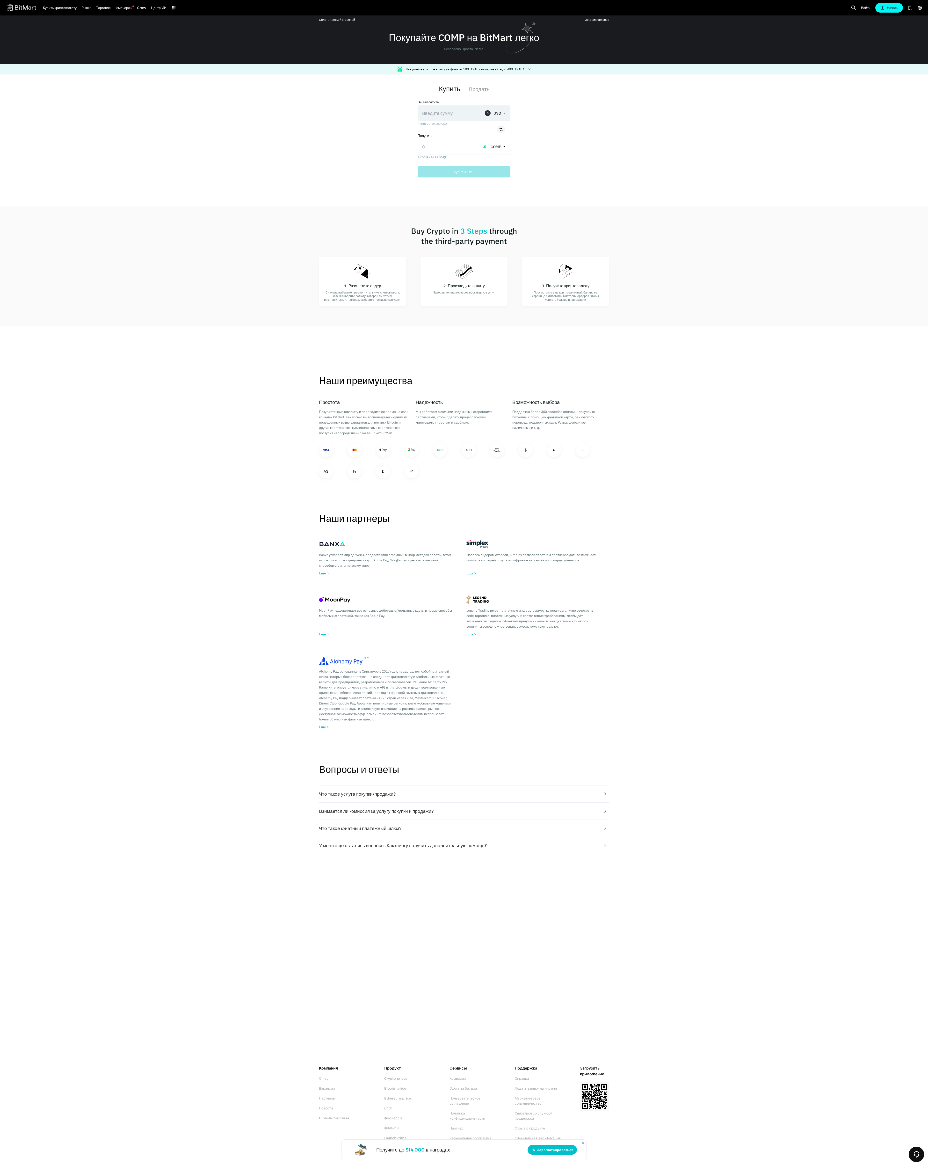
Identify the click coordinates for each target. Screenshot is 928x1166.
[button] (464, 794)
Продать (479, 89)
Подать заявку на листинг (536, 1088)
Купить (449, 88)
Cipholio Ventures (334, 1118)
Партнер (457, 1128)
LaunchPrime (395, 1138)
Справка (522, 1078)
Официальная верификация (538, 1138)
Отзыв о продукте (530, 1128)
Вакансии (327, 1088)
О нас (323, 1078)
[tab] (464, 794)
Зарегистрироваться (555, 1150)
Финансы (391, 1128)
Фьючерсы (393, 1118)
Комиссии (458, 1078)
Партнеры (327, 1098)
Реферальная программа (471, 1138)
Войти (865, 7)
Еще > (324, 573)
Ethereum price (397, 1098)
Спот (388, 1108)
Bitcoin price (395, 1088)
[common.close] (583, 1143)
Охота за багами (463, 1088)
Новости (326, 1108)
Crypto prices (395, 1078)
